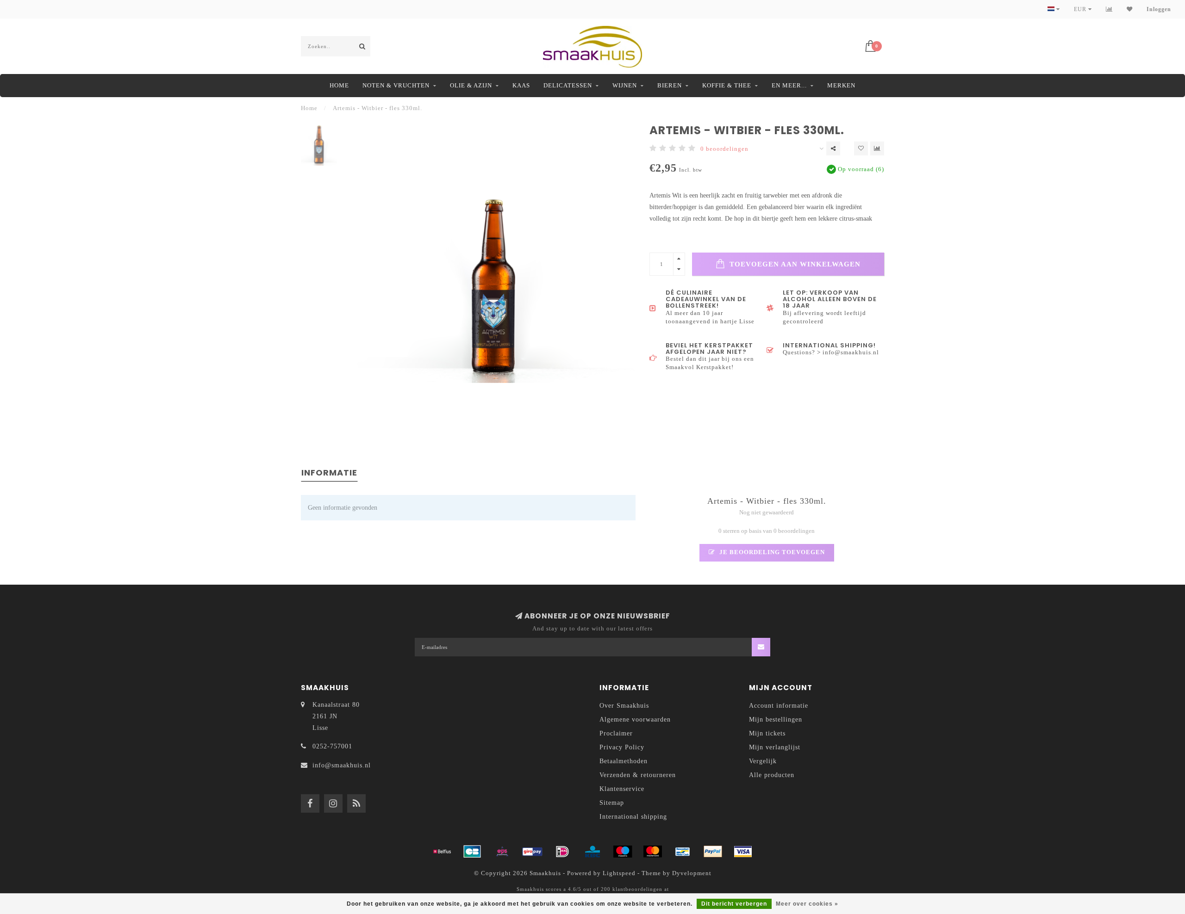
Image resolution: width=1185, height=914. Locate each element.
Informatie (329, 472)
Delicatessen (567, 85)
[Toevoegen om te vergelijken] (877, 148)
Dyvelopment (691, 873)
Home (339, 85)
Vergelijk (763, 761)
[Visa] (743, 851)
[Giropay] (532, 851)
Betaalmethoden (623, 761)
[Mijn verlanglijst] (1130, 9)
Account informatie (778, 705)
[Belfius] (442, 851)
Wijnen (624, 85)
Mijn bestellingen (775, 719)
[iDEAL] (562, 851)
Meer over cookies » (807, 904)
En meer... (789, 85)
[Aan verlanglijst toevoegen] (861, 148)
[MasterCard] (652, 851)
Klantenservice (621, 788)
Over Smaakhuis (624, 705)
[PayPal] (712, 851)
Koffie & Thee (726, 85)
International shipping (633, 816)
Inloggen (1159, 9)
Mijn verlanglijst (774, 747)
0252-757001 (332, 746)
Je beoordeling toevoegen (771, 552)
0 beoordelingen (724, 149)
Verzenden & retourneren (637, 775)
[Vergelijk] (1109, 9)
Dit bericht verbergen (734, 904)
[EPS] (502, 851)
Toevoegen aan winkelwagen (794, 264)
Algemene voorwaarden (635, 719)
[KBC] (592, 851)
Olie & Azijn (471, 85)
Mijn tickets (767, 733)
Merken (841, 85)
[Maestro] (622, 851)
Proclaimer (616, 733)
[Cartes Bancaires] (472, 851)
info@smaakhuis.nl (341, 765)
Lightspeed (619, 873)
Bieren (669, 85)
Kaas (521, 85)
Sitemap (611, 802)
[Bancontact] (682, 851)
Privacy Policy (621, 747)
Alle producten (771, 775)
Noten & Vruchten (396, 85)
